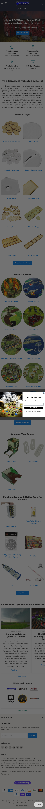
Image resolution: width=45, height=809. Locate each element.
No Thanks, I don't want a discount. (33, 411)
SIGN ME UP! (33, 407)
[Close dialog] (43, 393)
